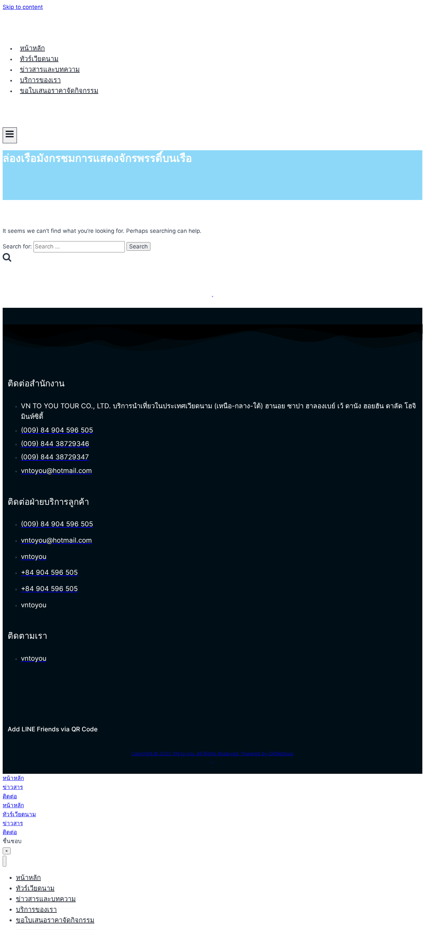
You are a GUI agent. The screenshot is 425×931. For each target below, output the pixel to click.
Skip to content (23, 7)
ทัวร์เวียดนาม (39, 59)
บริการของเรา (40, 80)
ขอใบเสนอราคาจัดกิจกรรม (59, 91)
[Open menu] (10, 135)
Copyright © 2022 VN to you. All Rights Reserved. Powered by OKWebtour (212, 753)
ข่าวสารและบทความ (50, 69)
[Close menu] (4, 861)
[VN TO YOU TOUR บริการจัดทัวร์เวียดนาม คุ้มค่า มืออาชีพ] (27, 32)
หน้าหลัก (32, 48)
